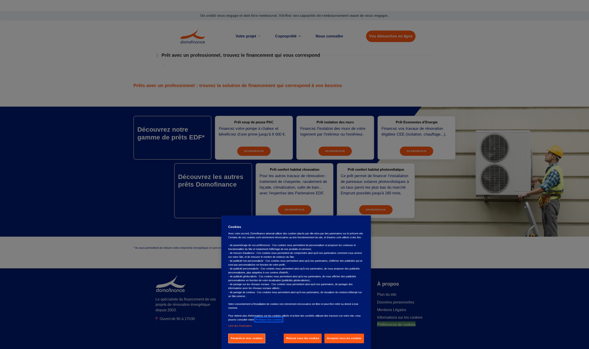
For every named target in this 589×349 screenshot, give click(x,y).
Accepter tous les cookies (344, 338)
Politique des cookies (269, 319)
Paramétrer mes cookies (247, 338)
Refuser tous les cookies (302, 338)
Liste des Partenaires (240, 325)
